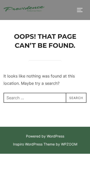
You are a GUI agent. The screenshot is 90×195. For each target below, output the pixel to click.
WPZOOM (69, 144)
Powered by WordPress (45, 136)
